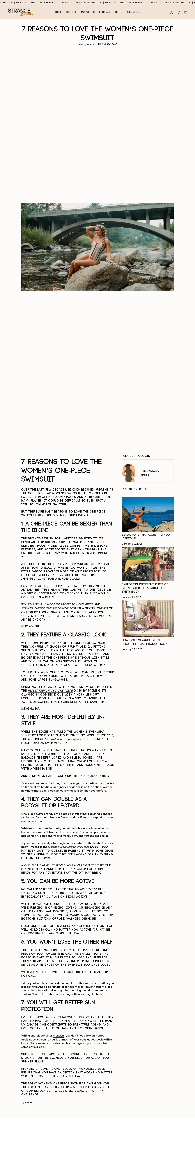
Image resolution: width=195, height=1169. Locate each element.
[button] (58, 12)
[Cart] (185, 12)
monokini (58, 1035)
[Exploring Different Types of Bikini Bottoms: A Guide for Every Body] (148, 564)
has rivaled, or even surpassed (64, 739)
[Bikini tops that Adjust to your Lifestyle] (148, 514)
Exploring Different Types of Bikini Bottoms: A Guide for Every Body (145, 588)
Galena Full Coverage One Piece (68, 846)
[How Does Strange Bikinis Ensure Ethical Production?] (148, 618)
